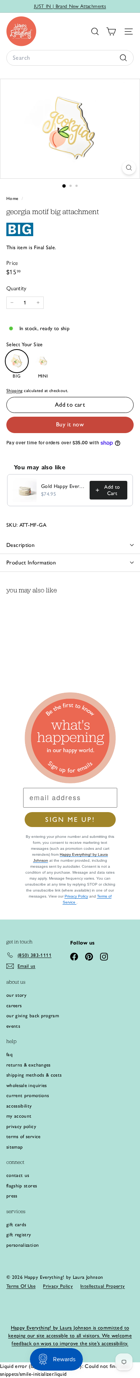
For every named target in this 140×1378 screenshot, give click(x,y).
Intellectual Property (102, 1286)
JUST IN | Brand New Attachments (70, 6)
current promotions (27, 1095)
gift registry (18, 1234)
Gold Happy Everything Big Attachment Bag (63, 486)
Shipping (14, 390)
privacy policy (21, 1126)
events (13, 1026)
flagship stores (21, 1185)
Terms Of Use (20, 1286)
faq (9, 1054)
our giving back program (32, 1015)
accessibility (19, 1106)
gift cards (16, 1224)
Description (20, 545)
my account (19, 1116)
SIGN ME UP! (70, 819)
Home (13, 198)
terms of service (23, 1136)
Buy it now (70, 424)
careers (14, 1005)
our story (16, 995)
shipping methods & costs (34, 1075)
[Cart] (111, 32)
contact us (17, 1175)
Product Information (31, 562)
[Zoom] (129, 168)
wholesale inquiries (26, 1085)
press (12, 1196)
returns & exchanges (28, 1065)
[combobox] (70, 58)
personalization (22, 1245)
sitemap (14, 1147)
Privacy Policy (76, 896)
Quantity (16, 288)
